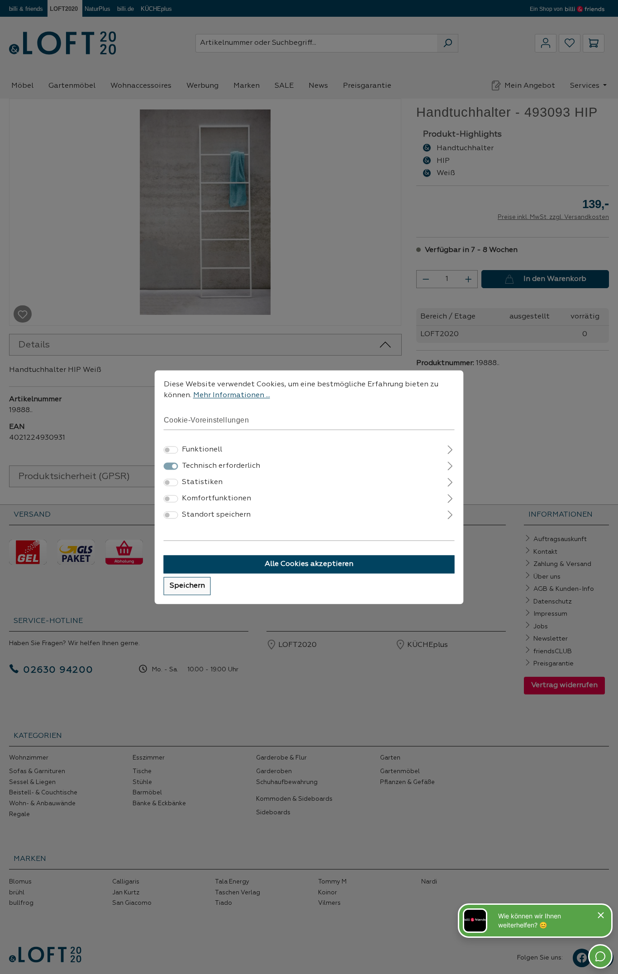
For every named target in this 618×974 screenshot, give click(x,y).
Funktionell (202, 449)
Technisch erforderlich (221, 466)
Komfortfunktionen (216, 498)
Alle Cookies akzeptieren (309, 564)
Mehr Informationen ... (231, 395)
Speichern (187, 585)
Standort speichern (216, 514)
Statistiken (202, 482)
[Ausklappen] (450, 448)
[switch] (171, 449)
